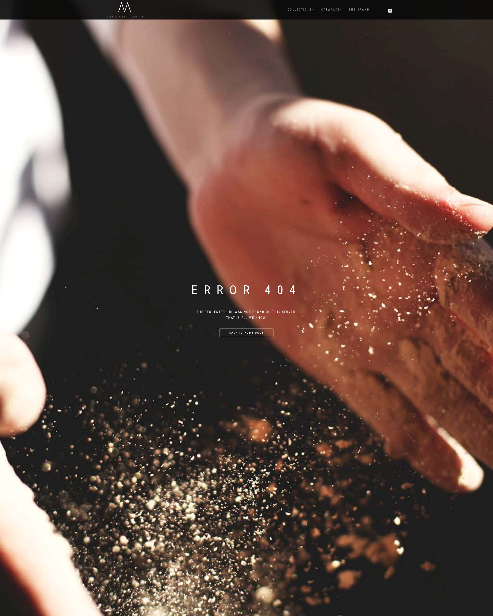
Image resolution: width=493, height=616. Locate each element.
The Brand (359, 9)
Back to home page (246, 332)
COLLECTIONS (300, 9)
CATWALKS (330, 9)
